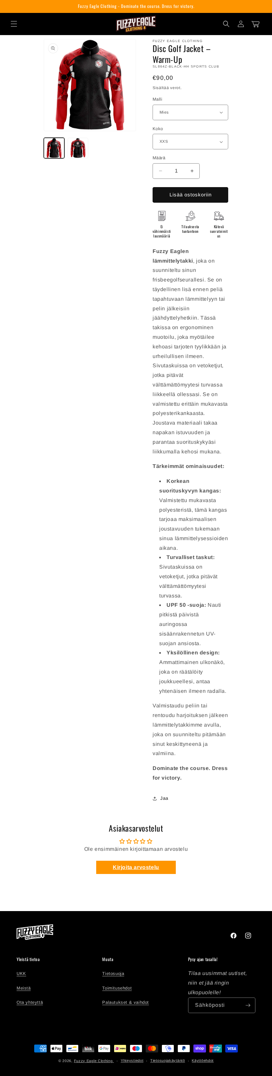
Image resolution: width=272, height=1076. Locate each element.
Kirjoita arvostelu (136, 867)
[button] (14, 24)
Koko (158, 128)
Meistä (24, 988)
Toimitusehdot (117, 988)
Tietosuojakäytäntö (167, 1060)
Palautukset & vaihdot (125, 1002)
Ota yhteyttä (30, 1002)
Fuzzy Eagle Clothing (94, 1061)
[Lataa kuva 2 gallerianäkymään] (78, 148)
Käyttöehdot (203, 1060)
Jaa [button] (164, 798)
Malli (157, 99)
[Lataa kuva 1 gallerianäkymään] (54, 148)
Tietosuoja (113, 973)
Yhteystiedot (132, 1060)
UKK (21, 973)
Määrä (159, 157)
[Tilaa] (247, 1005)
